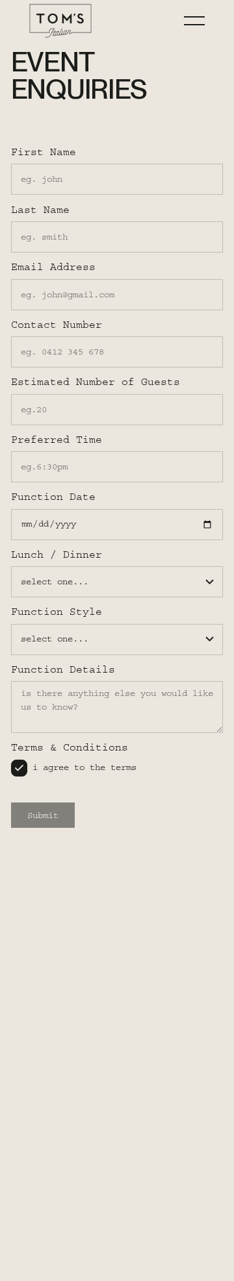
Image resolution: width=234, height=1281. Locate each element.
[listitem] (74, 768)
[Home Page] (60, 21)
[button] (194, 21)
